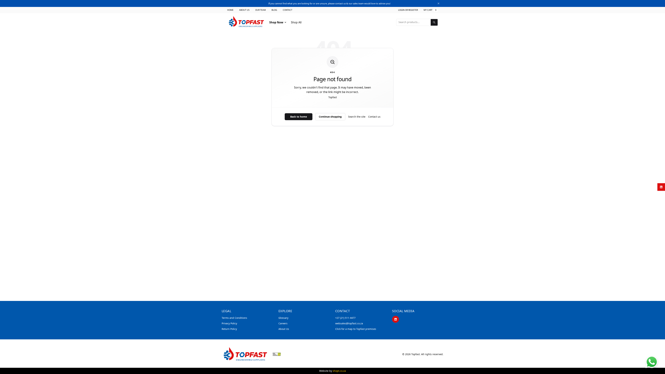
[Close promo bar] (438, 3)
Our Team (260, 10)
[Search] (434, 22)
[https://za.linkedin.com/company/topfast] (395, 319)
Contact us (374, 116)
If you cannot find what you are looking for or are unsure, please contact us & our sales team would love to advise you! (329, 3)
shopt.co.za (339, 370)
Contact (287, 10)
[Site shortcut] (651, 361)
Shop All (296, 22)
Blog (274, 10)
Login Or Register (408, 10)
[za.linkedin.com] (661, 187)
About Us (244, 10)
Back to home (298, 116)
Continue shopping (330, 116)
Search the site (356, 116)
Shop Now (276, 22)
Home (230, 10)
